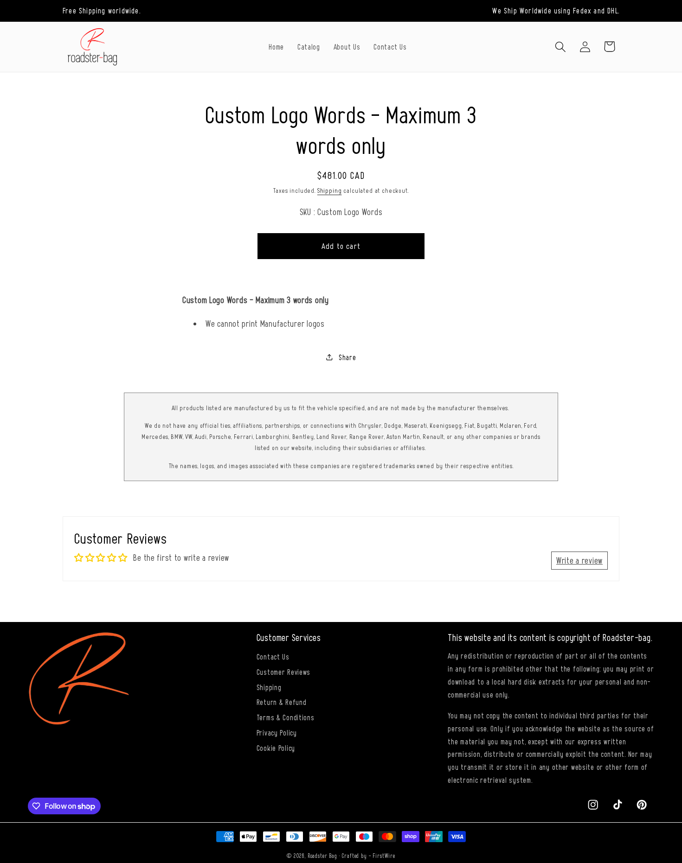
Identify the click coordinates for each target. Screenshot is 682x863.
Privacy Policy (277, 732)
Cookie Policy (276, 747)
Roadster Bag (322, 855)
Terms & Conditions (286, 717)
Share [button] (347, 357)
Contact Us (273, 656)
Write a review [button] (579, 560)
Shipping (329, 190)
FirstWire (384, 855)
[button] (560, 46)
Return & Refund (282, 701)
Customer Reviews (284, 671)
